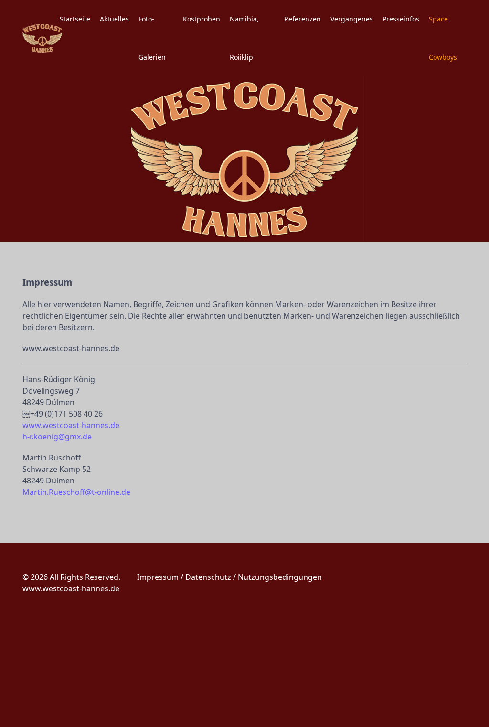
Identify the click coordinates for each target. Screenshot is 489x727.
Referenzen (302, 18)
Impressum (158, 577)
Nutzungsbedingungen (280, 577)
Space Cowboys (443, 38)
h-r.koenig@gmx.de (57, 436)
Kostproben (201, 18)
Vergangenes (351, 18)
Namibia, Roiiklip (244, 38)
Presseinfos (401, 18)
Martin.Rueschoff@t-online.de (76, 492)
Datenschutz (208, 577)
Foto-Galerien (152, 38)
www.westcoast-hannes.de (70, 425)
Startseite (75, 18)
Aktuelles (114, 18)
